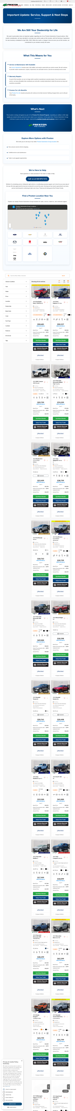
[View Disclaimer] (45, 319)
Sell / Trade (32, 5)
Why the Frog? (65, 5)
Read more (7, 1086)
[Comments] (47, 319)
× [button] (21, 1060)
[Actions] (47, 302)
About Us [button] (71, 5)
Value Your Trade (41, 344)
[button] (48, 291)
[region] (40, 333)
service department (16, 67)
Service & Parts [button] (49, 5)
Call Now (33, 1)
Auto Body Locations (57, 5)
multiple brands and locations (45, 119)
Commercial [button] (26, 5)
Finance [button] (43, 5)
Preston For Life (16, 93)
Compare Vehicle (39, 359)
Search (63, 275)
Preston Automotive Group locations (47, 141)
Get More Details (41, 340)
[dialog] (12, 1084)
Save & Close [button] (12, 1104)
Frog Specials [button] (38, 5)
